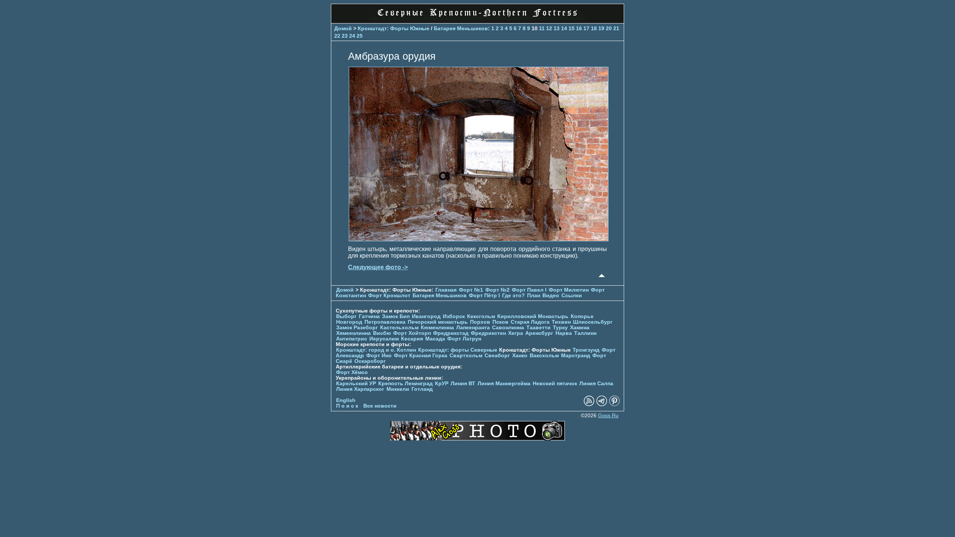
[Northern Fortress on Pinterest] (614, 404)
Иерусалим (384, 339)
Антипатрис (351, 339)
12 (549, 28)
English (346, 400)
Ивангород (426, 316)
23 (345, 36)
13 (557, 28)
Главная (446, 290)
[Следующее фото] (478, 239)
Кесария (412, 339)
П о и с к (347, 406)
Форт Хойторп (412, 333)
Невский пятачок (555, 383)
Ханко (519, 355)
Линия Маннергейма (504, 383)
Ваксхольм (544, 355)
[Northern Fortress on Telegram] (602, 404)
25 (360, 36)
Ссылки (571, 295)
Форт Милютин (569, 290)
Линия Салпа (596, 383)
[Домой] (477, 18)
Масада (435, 339)
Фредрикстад (451, 333)
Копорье (582, 316)
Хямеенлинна (353, 333)
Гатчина (369, 316)
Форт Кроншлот (389, 295)
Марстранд (575, 355)
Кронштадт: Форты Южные (393, 28)
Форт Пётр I (484, 295)
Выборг (346, 316)
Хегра (515, 333)
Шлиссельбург (593, 322)
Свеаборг (497, 355)
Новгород (349, 322)
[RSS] (589, 404)
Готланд (422, 389)
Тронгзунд (586, 350)
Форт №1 (471, 290)
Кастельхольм (399, 327)
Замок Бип (396, 316)
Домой (343, 28)
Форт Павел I (529, 290)
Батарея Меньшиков (461, 28)
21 (616, 28)
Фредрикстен (488, 333)
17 (586, 28)
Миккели (397, 389)
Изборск (454, 316)
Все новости (380, 406)
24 (352, 36)
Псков (500, 322)
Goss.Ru (608, 415)
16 (579, 28)
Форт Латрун (464, 339)
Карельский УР (356, 383)
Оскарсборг (370, 361)
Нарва (563, 333)
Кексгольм (481, 316)
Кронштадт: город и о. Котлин (376, 350)
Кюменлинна (437, 327)
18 (594, 28)
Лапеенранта (473, 327)
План (533, 295)
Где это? (513, 295)
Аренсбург (539, 333)
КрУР (441, 383)
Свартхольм (466, 355)
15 (571, 28)
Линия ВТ (463, 383)
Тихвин (561, 322)
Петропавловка (385, 322)
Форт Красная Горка (420, 355)
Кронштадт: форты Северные (457, 350)
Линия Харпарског (360, 389)
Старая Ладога (530, 322)
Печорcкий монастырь (438, 322)
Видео (550, 295)
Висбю (382, 333)
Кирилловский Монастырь (533, 316)
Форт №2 (497, 290)
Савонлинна (508, 327)
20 (609, 28)
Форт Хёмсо (352, 372)
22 (337, 36)
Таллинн (585, 333)
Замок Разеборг (357, 327)
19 (601, 28)
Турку (560, 327)
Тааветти (538, 327)
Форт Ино (379, 355)
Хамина (579, 327)
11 (542, 28)
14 (564, 28)
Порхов (480, 322)
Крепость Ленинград (405, 383)
